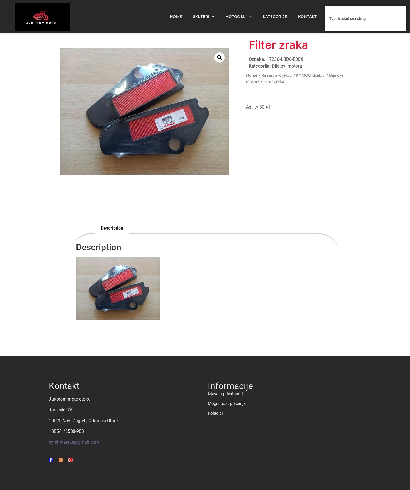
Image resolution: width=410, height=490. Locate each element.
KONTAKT (307, 17)
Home (252, 75)
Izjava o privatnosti (225, 393)
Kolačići (215, 413)
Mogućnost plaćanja (227, 403)
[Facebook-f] (51, 460)
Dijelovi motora (287, 66)
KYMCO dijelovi (310, 75)
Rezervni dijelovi (276, 75)
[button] (219, 57)
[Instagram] (61, 460)
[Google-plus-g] (70, 460)
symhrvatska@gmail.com (74, 442)
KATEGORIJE (275, 17)
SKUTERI (201, 17)
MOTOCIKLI (236, 17)
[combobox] (365, 18)
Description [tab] (112, 228)
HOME (176, 17)
